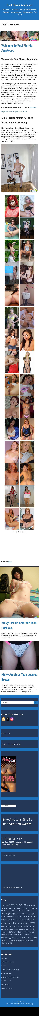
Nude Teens (5, 966)
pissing (28, 929)
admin (10, 562)
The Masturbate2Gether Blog (10, 969)
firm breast (30, 914)
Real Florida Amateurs (19, 5)
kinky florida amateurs (21, 923)
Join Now (33, 107)
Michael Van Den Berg (26, 1004)
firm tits (5, 916)
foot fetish (21, 916)
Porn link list (4, 985)
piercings (12, 929)
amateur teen (8, 908)
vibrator (6, 943)
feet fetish (33, 911)
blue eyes (10, 911)
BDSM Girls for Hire (7, 988)
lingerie (4, 926)
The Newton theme (12, 1004)
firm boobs (19, 914)
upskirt (30, 940)
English (5, 805)
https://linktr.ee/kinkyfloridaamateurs (14, 112)
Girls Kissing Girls (6, 973)
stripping (8, 937)
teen (26, 937)
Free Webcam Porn (7, 981)
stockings (34, 934)
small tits (25, 934)
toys (24, 940)
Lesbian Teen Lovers (7, 962)
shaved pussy (20, 932)
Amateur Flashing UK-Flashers (10, 977)
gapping (7, 919)
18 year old (5, 905)
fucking (29, 916)
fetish (7, 913)
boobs (17, 911)
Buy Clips (4, 958)
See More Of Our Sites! (8, 855)
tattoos (18, 938)
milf (12, 926)
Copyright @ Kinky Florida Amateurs (12, 887)
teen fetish (17, 940)
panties (24, 926)
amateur (18, 905)
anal (18, 908)
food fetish (12, 916)
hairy (12, 919)
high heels (21, 919)
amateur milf (32, 905)
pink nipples (20, 929)
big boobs (27, 908)
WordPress (23, 1002)
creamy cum (25, 911)
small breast (15, 934)
